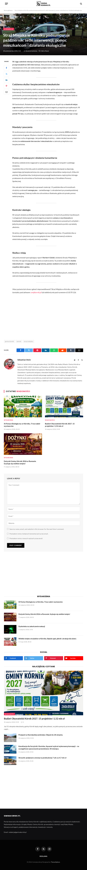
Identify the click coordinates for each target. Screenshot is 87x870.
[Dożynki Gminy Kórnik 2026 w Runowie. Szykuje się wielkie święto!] (23, 444)
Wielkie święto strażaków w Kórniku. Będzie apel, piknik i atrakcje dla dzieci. (47, 639)
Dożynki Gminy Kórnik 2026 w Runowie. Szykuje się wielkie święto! (20, 462)
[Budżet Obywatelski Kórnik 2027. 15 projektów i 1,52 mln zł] (64, 406)
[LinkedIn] (6, 79)
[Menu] (6, 3)
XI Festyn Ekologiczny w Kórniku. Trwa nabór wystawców (22, 425)
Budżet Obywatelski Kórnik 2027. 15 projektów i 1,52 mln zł (60, 425)
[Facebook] (6, 67)
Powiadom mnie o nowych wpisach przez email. (26, 538)
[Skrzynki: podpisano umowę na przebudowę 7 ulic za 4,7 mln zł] (10, 760)
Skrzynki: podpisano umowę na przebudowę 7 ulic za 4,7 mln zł (42, 758)
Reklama (43, 856)
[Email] (6, 91)
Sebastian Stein (24, 360)
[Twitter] (6, 73)
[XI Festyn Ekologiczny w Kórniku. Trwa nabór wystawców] (23, 406)
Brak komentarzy (31, 51)
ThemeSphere (55, 862)
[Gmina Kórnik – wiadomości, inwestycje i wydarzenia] (43, 3)
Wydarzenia (8, 420)
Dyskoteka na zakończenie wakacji (31, 626)
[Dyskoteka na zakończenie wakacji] (10, 629)
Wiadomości (50, 420)
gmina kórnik (9, 341)
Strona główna (8, 10)
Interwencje (8, 29)
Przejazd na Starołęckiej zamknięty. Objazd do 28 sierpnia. (40, 735)
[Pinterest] (6, 85)
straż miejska (28, 341)
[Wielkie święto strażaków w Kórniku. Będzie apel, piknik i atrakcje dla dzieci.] (10, 641)
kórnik (19, 341)
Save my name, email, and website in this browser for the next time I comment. (37, 529)
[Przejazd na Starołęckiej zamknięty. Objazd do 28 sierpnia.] (10, 737)
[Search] (81, 3)
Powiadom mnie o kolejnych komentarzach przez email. (29, 534)
